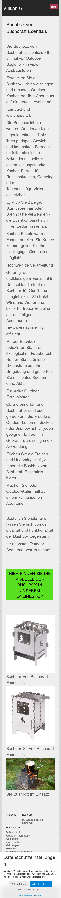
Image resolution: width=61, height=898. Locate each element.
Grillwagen (12, 845)
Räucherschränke (32, 819)
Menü (53, 6)
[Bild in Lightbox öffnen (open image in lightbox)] (30, 644)
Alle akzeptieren (40, 884)
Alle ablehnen (19, 884)
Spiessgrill (12, 839)
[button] (29, 584)
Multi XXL (27, 823)
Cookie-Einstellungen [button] (30, 889)
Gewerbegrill (13, 848)
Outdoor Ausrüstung (18, 835)
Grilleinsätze (13, 842)
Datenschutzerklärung (26, 895)
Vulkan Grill (15, 8)
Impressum (39, 895)
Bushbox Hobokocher (19, 851)
